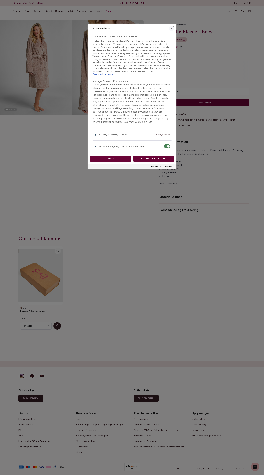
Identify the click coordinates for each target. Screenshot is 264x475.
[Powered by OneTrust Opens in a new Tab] (163, 167)
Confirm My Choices (153, 158)
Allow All (110, 158)
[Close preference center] (171, 28)
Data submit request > (103, 74)
